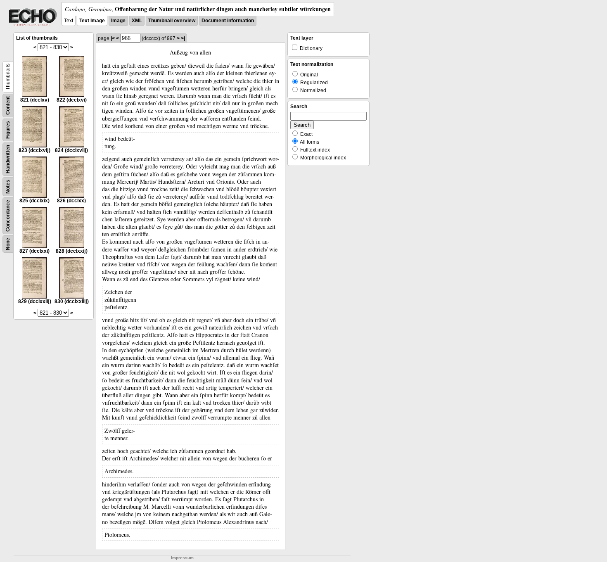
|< (113, 38)
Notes (8, 187)
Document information (228, 21)
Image (118, 21)
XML (137, 21)
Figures (8, 130)
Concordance (8, 216)
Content (8, 105)
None (8, 244)
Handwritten (8, 159)
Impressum (182, 557)
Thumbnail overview (171, 21)
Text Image (92, 21)
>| (183, 38)
